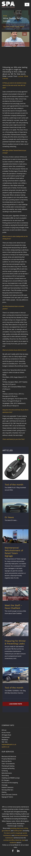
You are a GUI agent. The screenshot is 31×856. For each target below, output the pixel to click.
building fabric (18, 831)
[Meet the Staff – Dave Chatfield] (15, 594)
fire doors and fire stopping (12, 833)
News (7, 26)
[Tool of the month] (15, 467)
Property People (19, 26)
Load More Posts (15, 704)
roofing (25, 828)
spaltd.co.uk (5, 747)
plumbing (13, 828)
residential (13, 842)
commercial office (8, 840)
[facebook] (12, 850)
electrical (20, 828)
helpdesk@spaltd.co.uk (9, 744)
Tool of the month (14, 484)
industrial (18, 840)
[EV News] (15, 506)
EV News (9, 517)
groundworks (6, 831)
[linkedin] (18, 850)
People (12, 26)
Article (5, 16)
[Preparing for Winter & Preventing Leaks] (15, 629)
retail (23, 840)
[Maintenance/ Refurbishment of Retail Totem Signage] (15, 536)
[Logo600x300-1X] (8, 2)
